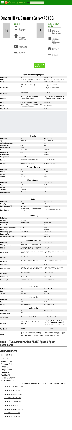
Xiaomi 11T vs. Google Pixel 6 (13, 401)
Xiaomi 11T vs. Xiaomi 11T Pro (13, 386)
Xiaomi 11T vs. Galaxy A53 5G (13, 409)
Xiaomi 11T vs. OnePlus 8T (12, 398)
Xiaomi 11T (23, 79)
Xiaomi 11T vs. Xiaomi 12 (11, 405)
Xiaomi (16, 23)
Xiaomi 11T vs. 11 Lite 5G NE (13, 394)
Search (28, 3)
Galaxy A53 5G (48, 79)
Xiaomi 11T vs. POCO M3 (12, 390)
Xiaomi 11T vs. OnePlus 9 (12, 416)
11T (20, 23)
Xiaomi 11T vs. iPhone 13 (12, 413)
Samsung (51, 23)
